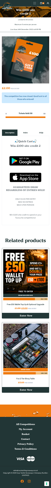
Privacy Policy (25, 443)
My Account (25, 429)
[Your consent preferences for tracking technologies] (46, 483)
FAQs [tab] (41, 133)
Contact (25, 439)
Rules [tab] (25, 133)
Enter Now (26, 315)
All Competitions (25, 424)
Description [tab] (9, 133)
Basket (25, 434)
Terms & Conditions (25, 448)
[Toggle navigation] (34, 3)
